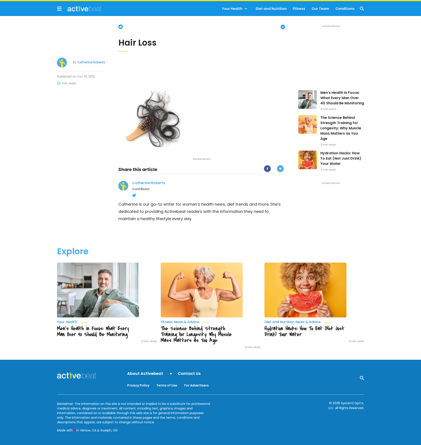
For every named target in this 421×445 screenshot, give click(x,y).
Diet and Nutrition (271, 9)
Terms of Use (166, 385)
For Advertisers (196, 385)
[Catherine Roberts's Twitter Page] (134, 195)
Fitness (299, 9)
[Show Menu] (59, 9)
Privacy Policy (138, 385)
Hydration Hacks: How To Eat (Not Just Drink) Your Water (340, 158)
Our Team (320, 9)
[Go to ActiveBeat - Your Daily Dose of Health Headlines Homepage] (79, 8)
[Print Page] (283, 27)
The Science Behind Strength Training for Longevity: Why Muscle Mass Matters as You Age (340, 128)
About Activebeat (145, 373)
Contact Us (189, 373)
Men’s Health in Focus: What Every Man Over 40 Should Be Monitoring (342, 98)
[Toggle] (245, 9)
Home (120, 27)
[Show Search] (362, 9)
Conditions (345, 9)
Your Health (232, 9)
